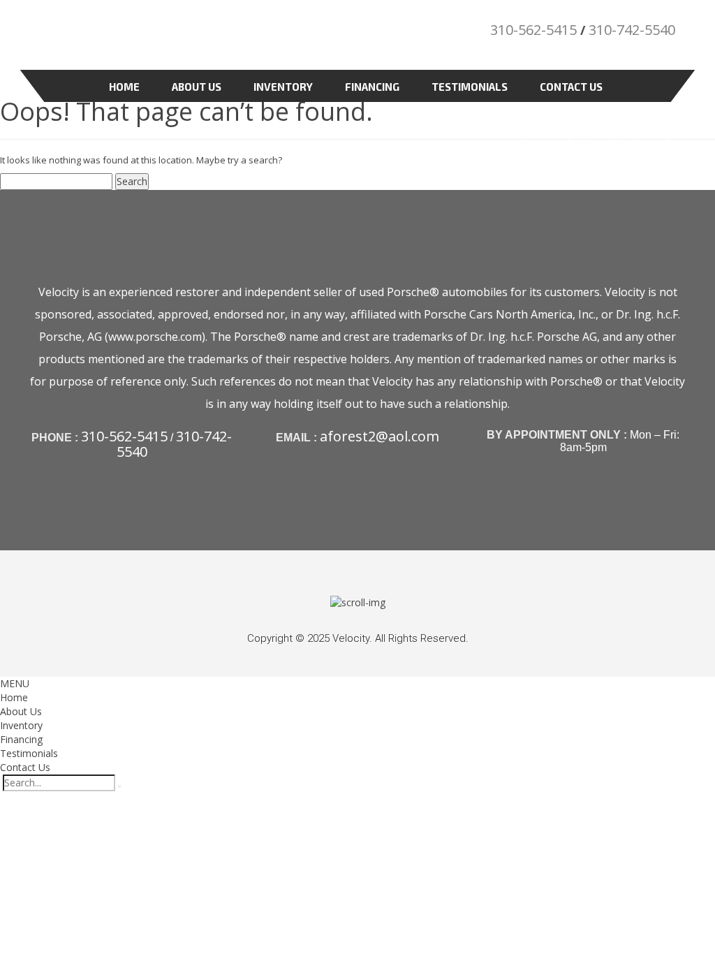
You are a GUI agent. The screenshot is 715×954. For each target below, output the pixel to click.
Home (124, 86)
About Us (196, 86)
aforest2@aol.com (379, 436)
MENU (14, 683)
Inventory (283, 86)
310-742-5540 (632, 29)
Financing (372, 86)
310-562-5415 (533, 29)
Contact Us (571, 86)
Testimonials (470, 86)
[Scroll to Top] (357, 601)
